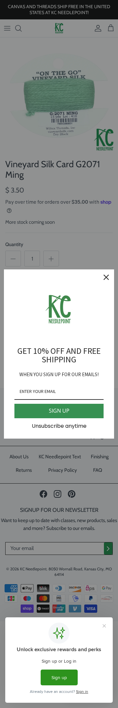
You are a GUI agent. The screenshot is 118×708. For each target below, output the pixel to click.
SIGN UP (59, 410)
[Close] (106, 277)
